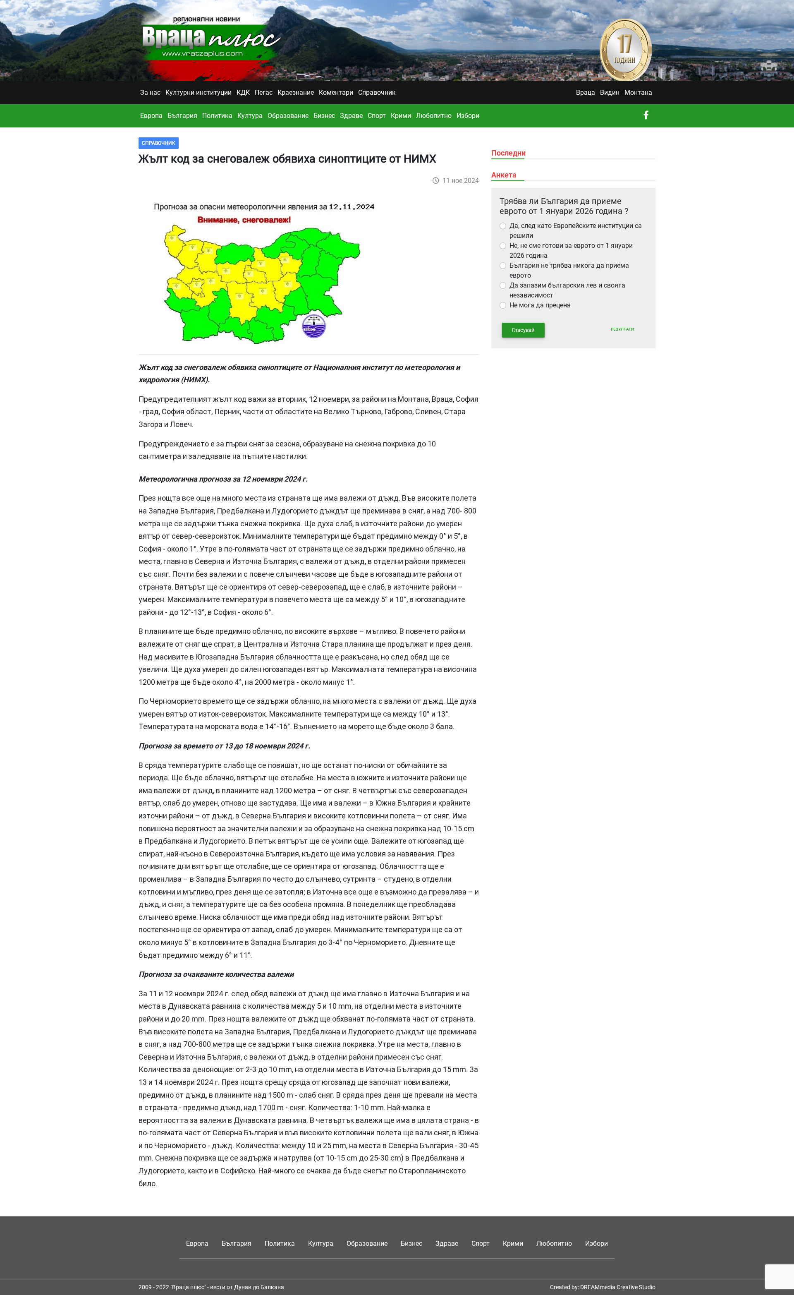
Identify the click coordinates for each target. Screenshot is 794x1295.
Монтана (638, 92)
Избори (468, 116)
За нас (150, 92)
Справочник (377, 92)
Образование (288, 116)
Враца (585, 92)
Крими (401, 116)
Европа (151, 116)
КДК (243, 92)
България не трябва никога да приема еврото (569, 270)
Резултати (622, 329)
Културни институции (198, 92)
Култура (250, 116)
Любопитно (434, 116)
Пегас (264, 92)
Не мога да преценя (540, 305)
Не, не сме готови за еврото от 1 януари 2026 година (571, 250)
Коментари (336, 92)
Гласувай (523, 330)
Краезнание (295, 92)
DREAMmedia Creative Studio (617, 1287)
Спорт (377, 116)
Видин (609, 92)
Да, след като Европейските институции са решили (575, 231)
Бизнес (324, 116)
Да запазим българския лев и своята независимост (567, 290)
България (182, 116)
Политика (217, 116)
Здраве (351, 116)
